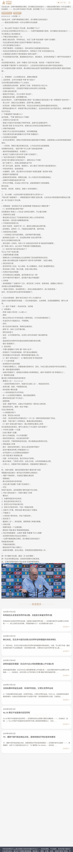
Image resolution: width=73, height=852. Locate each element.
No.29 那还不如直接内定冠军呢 (16, 713)
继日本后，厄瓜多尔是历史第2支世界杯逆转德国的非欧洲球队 (29, 640)
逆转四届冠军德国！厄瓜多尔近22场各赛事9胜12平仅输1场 (28, 664)
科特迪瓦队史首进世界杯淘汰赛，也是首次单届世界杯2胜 (27, 615)
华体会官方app (6, 13)
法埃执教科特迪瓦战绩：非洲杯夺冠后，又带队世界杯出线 (28, 688)
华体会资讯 (17, 13)
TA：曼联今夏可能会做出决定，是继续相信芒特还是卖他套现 (29, 737)
